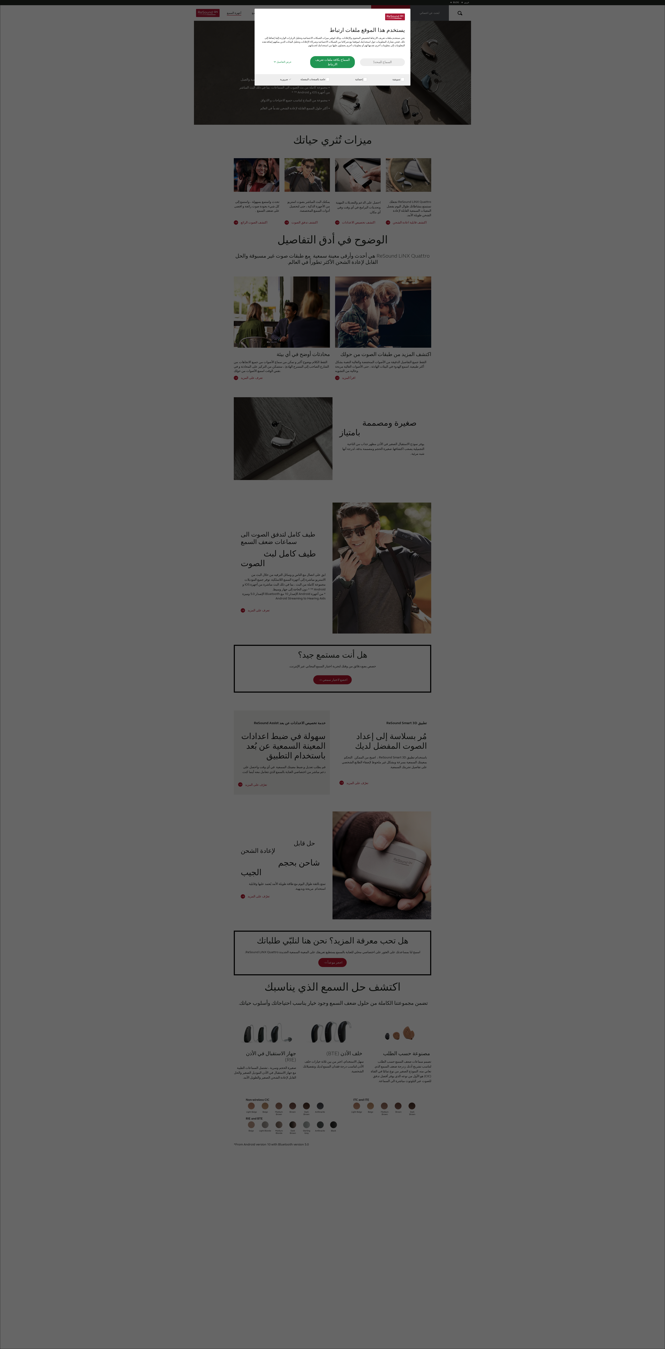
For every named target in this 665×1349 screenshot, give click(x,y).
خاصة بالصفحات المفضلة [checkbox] (313, 79)
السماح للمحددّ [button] (382, 62)
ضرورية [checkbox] (284, 79)
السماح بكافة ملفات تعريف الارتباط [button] (332, 62)
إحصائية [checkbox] (359, 79)
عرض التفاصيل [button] (283, 62)
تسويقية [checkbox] (396, 79)
